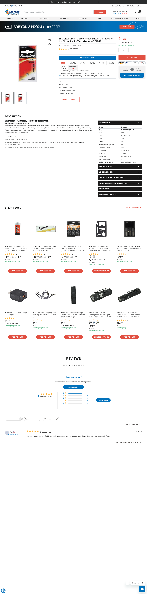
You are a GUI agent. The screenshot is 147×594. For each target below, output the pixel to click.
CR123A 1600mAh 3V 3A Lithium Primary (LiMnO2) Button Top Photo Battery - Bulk (16, 248)
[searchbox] (12, 418)
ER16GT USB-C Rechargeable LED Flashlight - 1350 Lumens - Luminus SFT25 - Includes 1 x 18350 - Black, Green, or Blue (101, 315)
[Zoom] (28, 63)
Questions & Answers (73, 365)
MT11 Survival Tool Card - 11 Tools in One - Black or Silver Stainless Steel (101, 248)
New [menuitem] (138, 19)
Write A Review (103, 400)
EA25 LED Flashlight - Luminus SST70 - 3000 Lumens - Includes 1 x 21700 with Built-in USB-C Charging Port (129, 315)
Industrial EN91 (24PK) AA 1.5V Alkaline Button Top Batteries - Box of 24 (45, 248)
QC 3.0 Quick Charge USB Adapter (16, 314)
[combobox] (32, 419)
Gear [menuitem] (99, 19)
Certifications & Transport (111, 178)
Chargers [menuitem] (82, 19)
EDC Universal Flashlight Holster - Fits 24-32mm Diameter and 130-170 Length (73, 315)
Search (100, 12)
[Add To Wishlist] (50, 40)
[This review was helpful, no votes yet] (136, 443)
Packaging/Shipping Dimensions (113, 183)
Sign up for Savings (118, 6)
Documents (104, 189)
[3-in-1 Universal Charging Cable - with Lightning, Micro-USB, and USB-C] (45, 295)
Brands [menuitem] (24, 19)
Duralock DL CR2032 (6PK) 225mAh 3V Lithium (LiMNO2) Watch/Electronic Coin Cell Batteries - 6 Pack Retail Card (73, 248)
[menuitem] (15, 6)
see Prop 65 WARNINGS (128, 162)
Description (13, 116)
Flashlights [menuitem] (43, 19)
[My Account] (135, 12)
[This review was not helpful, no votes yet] (139, 443)
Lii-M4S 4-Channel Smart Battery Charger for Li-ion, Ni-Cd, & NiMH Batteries (129, 248)
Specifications (105, 166)
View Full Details (69, 99)
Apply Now (127, 27)
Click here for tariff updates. (74, 2)
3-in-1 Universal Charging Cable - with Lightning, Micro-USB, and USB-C (45, 315)
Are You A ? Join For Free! (14, 6)
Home (6, 35)
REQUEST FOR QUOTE (132, 75)
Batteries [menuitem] (63, 19)
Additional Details (107, 194)
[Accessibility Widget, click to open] (3, 590)
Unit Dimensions (106, 172)
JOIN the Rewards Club (133, 6)
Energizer (67, 45)
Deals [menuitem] (8, 19)
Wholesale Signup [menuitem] (119, 19)
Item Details (104, 123)
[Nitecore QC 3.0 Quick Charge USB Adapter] (17, 295)
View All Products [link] (134, 207)
